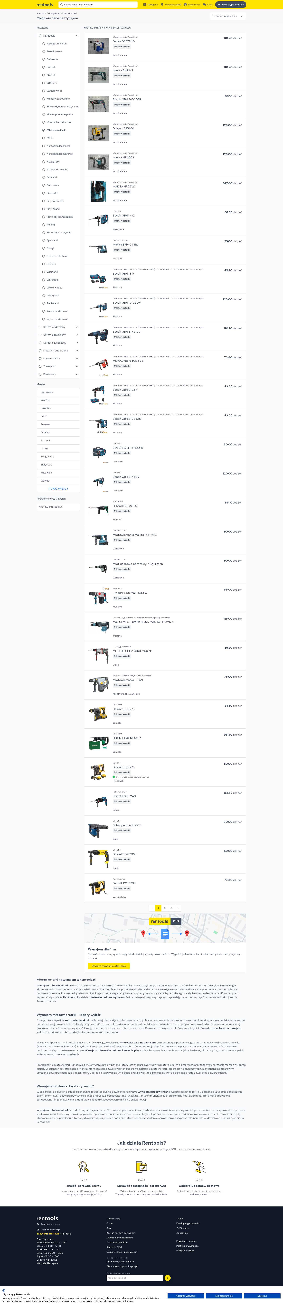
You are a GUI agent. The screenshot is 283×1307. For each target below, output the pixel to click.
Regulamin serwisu (186, 1241)
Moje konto (194, 4)
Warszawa (47, 392)
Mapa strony (113, 1218)
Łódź (44, 416)
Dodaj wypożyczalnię (232, 4)
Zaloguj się (182, 1232)
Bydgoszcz (47, 456)
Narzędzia (53, 13)
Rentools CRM (114, 1247)
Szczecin (46, 440)
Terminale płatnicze (117, 1242)
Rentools (41, 13)
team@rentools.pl (50, 1229)
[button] (165, 46)
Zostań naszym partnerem (121, 1232)
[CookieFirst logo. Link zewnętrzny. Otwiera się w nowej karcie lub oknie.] (3, 1290)
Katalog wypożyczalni (187, 1223)
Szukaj (179, 1218)
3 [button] (171, 908)
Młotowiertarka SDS (51, 506)
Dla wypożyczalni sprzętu (120, 1261)
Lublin (44, 448)
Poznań (45, 424)
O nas (110, 1223)
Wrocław (46, 408)
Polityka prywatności (187, 1245)
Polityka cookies (185, 1250)
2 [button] (165, 908)
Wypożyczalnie (173, 4)
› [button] (178, 908)
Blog (109, 1228)
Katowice (46, 472)
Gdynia (45, 480)
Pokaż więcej (58, 488)
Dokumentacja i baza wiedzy (122, 1251)
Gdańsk (45, 432)
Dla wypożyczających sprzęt (122, 1266)
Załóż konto (182, 1228)
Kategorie (153, 4)
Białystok (46, 464)
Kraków (45, 400)
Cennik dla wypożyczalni (120, 1237)
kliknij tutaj (54, 1233)
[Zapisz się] (168, 1278)
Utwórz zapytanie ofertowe (109, 966)
